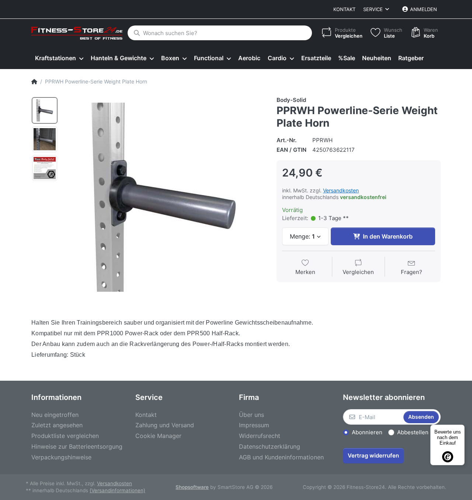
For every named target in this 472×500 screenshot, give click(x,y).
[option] (44, 110)
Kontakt (344, 9)
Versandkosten (341, 190)
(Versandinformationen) (117, 490)
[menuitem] (59, 58)
